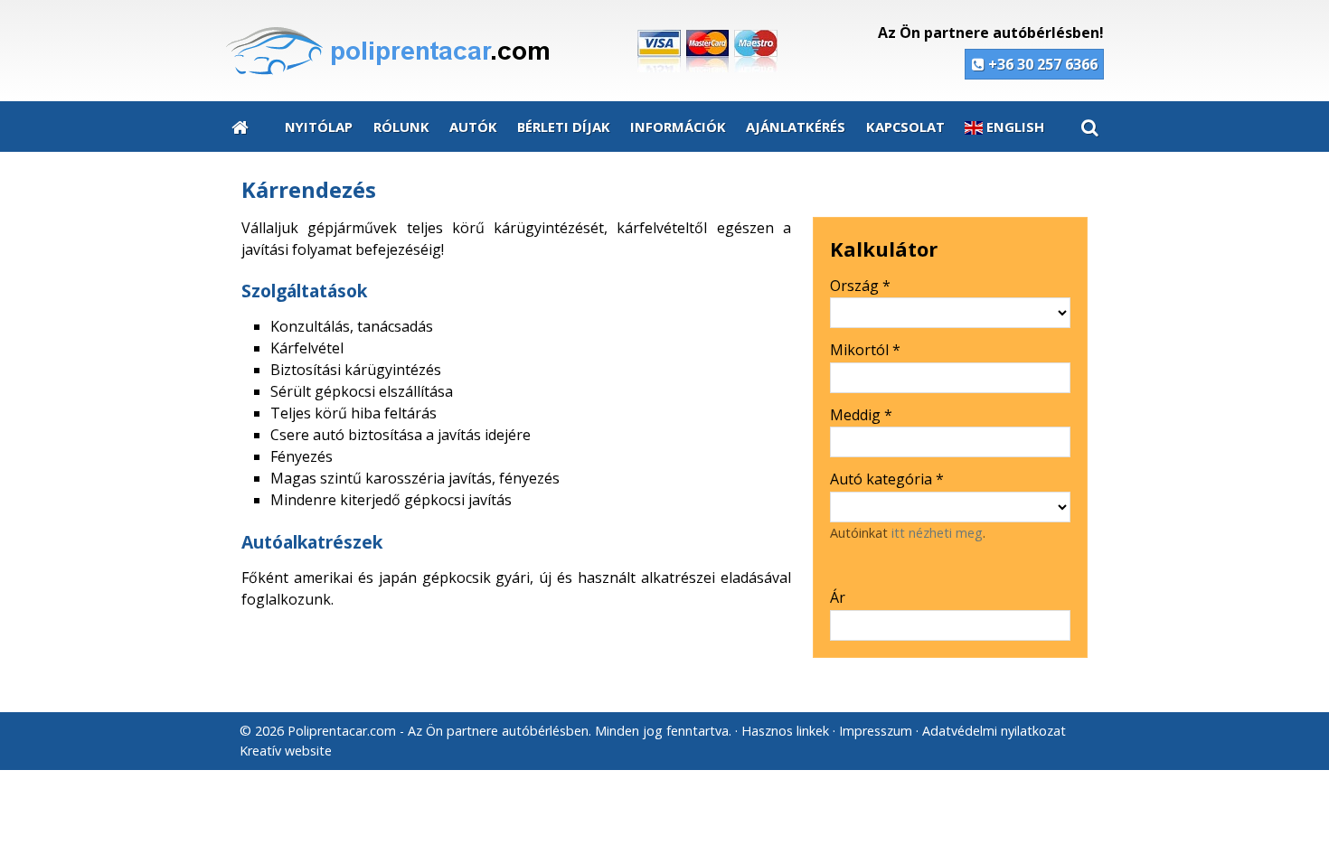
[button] (1089, 126)
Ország (860, 286)
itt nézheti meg (937, 532)
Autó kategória (887, 479)
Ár (837, 597)
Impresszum (875, 730)
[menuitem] (240, 126)
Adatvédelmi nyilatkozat (994, 730)
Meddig (861, 415)
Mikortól (865, 350)
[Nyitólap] (512, 51)
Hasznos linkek (785, 730)
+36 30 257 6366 (1041, 64)
